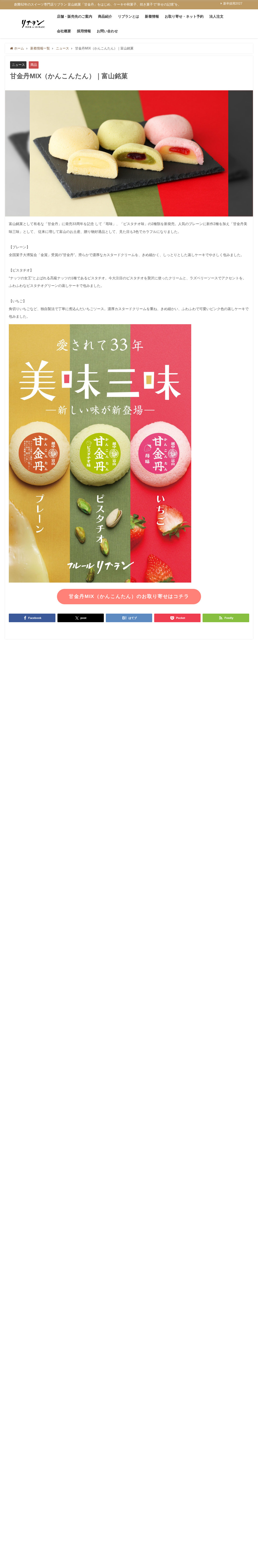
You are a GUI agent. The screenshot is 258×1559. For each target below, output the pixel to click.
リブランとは (128, 16)
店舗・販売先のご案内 (74, 16)
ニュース (18, 65)
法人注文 (216, 16)
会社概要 (64, 31)
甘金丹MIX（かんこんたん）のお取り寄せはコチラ (129, 596)
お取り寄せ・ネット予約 (184, 16)
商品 (33, 65)
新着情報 (152, 16)
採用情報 (84, 31)
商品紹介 (105, 16)
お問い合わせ (107, 31)
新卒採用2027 (232, 3)
